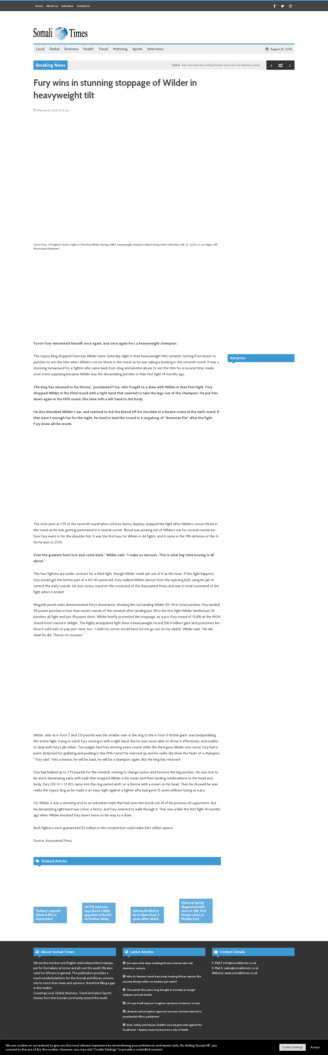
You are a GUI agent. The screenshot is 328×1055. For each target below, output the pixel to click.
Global (161, 65)
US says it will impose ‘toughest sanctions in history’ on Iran (163, 1003)
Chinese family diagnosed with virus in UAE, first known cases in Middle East (193, 911)
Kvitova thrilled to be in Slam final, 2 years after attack (146, 915)
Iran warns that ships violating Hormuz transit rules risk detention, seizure (206, 65)
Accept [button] (315, 1047)
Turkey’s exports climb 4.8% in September (48, 915)
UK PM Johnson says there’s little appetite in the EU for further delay (98, 913)
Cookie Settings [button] (292, 1047)
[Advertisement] (213, 28)
